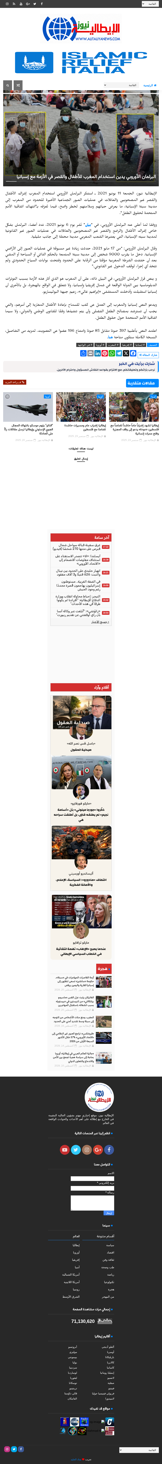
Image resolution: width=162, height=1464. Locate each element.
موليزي (73, 1352)
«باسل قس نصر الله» (81, 743)
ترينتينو (73, 1388)
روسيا (76, 1289)
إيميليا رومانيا (107, 1372)
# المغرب (113, 344)
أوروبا (153, 396)
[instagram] (7, 4)
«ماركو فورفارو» (81, 803)
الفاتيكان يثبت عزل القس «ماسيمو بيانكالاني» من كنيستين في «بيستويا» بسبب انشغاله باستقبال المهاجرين (75, 1001)
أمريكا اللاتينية (72, 1282)
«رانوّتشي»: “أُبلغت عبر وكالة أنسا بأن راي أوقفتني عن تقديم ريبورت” (78, 613)
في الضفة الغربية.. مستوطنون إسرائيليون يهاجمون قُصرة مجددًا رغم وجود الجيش (78, 585)
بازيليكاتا (109, 1357)
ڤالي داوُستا (70, 1393)
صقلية (111, 1383)
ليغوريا (73, 1377)
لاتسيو (110, 1377)
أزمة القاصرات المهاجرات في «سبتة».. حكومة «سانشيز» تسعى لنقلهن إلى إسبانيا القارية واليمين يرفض (74, 981)
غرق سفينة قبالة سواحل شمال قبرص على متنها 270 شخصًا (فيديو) (76, 547)
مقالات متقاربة (141, 383)
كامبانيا (110, 1367)
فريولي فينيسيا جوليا (103, 1393)
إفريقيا (76, 1259)
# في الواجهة (85, 344)
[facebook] (42, 4)
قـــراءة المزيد (13, 382)
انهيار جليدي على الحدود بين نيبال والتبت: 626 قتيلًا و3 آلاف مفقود (78, 572)
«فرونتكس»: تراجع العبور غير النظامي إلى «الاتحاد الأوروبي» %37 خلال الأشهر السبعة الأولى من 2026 (73, 1037)
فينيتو (111, 1388)
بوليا (75, 1362)
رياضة (110, 1274)
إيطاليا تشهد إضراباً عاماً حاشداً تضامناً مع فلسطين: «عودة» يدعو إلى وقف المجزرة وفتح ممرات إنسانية (134, 429)
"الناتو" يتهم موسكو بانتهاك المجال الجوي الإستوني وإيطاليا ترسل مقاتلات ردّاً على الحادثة (28, 429)
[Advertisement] (81, 654)
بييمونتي (72, 1357)
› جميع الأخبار (100, 622)
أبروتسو (72, 1346)
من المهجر (108, 1296)
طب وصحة (107, 1267)
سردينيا (73, 1367)
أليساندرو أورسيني (81, 873)
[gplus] (28, 4)
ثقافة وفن (108, 1259)
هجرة (111, 1289)
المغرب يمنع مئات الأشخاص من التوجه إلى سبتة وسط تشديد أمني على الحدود (73, 1019)
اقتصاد (110, 1252)
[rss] (14, 4)
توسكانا (73, 1383)
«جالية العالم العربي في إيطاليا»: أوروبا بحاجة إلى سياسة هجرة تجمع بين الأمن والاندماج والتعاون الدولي (73, 1057)
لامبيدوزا (109, 1398)
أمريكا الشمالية (71, 1274)
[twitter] (35, 4)
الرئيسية (148, 85)
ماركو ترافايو (81, 942)
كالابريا (110, 1362)
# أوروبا (100, 344)
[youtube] (21, 4)
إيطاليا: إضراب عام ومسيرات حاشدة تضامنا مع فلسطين (85, 427)
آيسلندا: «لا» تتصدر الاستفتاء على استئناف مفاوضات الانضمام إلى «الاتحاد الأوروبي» (77, 559)
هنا (110, 338)
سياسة (110, 1245)
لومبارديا (72, 1372)
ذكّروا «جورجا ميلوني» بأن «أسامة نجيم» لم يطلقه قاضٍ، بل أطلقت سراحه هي (81, 815)
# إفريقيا (127, 344)
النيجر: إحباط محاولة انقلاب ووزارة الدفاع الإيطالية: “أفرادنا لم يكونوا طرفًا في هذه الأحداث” (78, 600)
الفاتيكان (72, 1398)
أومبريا (110, 1352)
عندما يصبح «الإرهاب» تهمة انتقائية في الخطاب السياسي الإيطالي (81, 951)
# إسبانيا (140, 344)
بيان (88, 225)
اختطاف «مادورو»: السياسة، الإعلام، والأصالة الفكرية (81, 882)
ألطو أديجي (108, 1346)
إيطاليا (76, 1245)
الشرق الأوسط (71, 1296)
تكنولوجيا (109, 1282)
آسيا (77, 1267)
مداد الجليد (76, 1459)
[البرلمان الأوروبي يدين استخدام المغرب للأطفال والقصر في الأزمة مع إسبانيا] (81, 138)
